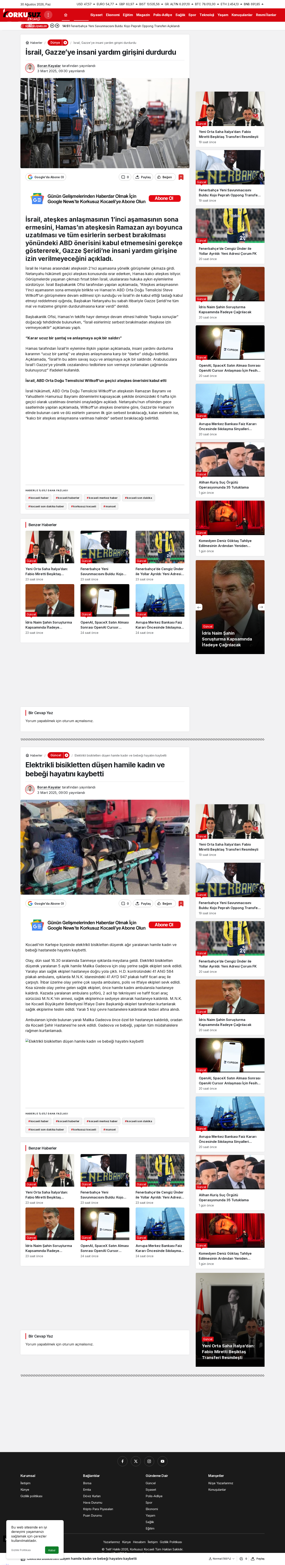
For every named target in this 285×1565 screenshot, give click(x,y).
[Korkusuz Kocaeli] (22, 14)
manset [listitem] (109, 506)
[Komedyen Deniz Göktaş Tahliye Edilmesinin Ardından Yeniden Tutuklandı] (230, 528)
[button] (30, 25)
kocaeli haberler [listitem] (67, 497)
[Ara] (20, 25)
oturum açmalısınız (77, 721)
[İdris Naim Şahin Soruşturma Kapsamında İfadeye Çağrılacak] (49, 609)
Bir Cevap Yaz (41, 713)
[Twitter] (136, 1461)
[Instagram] (149, 1461)
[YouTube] (163, 1461)
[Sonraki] (57, 26)
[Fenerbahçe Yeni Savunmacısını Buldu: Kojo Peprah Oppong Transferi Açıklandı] (105, 556)
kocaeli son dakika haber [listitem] (46, 506)
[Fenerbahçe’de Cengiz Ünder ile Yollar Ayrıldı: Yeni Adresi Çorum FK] (160, 556)
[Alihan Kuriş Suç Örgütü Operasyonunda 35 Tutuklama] (230, 470)
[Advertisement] (105, 452)
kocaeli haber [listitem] (38, 497)
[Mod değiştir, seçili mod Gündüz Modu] (9, 25)
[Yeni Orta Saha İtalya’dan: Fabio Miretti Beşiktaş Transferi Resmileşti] (49, 556)
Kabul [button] (51, 1550)
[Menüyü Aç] (48, 15)
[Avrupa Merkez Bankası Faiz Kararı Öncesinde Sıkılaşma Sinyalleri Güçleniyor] (160, 609)
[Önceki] (52, 26)
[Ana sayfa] (66, 15)
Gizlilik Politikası (21, 1550)
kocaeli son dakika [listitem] (138, 497)
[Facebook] (122, 1461)
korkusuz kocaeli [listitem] (83, 506)
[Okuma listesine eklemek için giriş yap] (181, 177)
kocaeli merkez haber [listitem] (102, 497)
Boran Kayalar (49, 66)
